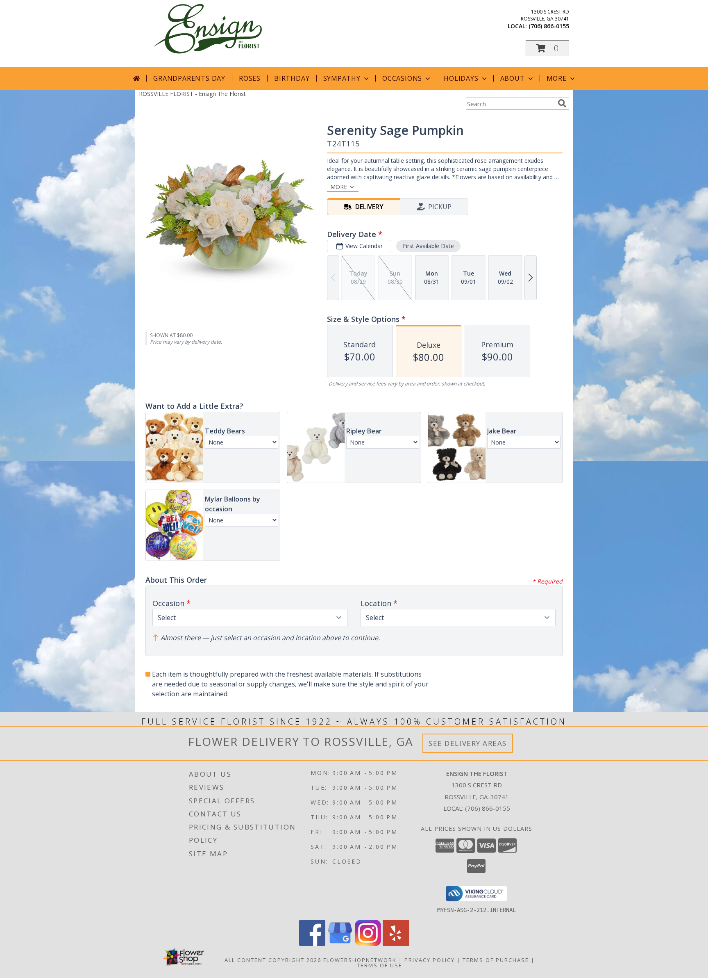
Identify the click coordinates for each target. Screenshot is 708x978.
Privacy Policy (429, 960)
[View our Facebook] (312, 944)
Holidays (461, 78)
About (512, 78)
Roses (250, 78)
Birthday (291, 78)
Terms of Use (379, 965)
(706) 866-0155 (549, 26)
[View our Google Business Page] (340, 944)
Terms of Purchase (496, 960)
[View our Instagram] (368, 944)
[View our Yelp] (396, 944)
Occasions (402, 78)
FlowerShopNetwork (360, 960)
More (557, 78)
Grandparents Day (189, 78)
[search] (562, 103)
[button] (547, 48)
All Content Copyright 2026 (273, 960)
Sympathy (342, 78)
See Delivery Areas (468, 743)
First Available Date (428, 246)
